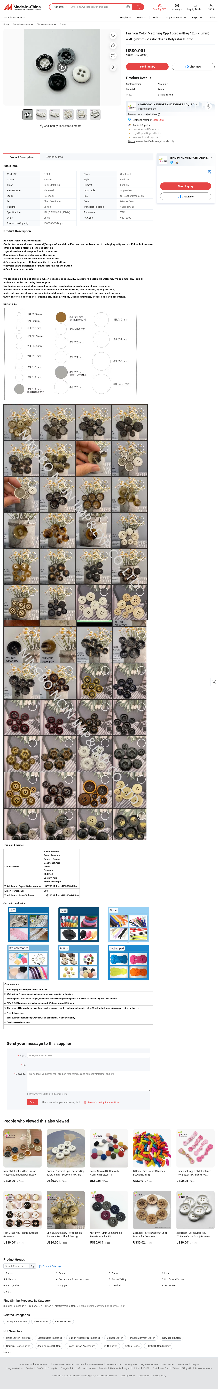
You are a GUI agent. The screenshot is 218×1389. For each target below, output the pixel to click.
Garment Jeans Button (18, 1346)
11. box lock (115, 1285)
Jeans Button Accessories (81, 1346)
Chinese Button (115, 1337)
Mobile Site (183, 1364)
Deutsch (103, 1368)
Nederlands (115, 1368)
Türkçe (175, 1368)
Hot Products (25, 1364)
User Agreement (128, 1375)
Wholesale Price (113, 1364)
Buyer (140, 17)
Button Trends (131, 1346)
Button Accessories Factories (84, 1337)
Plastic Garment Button (142, 1337)
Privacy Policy (159, 1375)
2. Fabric (60, 1273)
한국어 (137, 1368)
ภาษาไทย (164, 1368)
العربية (127, 1368)
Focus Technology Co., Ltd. (86, 1375)
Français (65, 1368)
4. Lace (165, 1273)
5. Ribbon (8, 1279)
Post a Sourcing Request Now (101, 1102)
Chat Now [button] (195, 66)
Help (155, 17)
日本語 (146, 1368)
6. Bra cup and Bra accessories (72, 1279)
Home (6, 24)
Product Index (167, 1364)
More (6, 1352)
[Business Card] (209, 171)
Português (52, 1368)
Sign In (131, 141)
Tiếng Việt (187, 1368)
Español (40, 1368)
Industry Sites (131, 1364)
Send (32, 1102)
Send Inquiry (147, 66)
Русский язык (78, 1368)
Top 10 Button (109, 1346)
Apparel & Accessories (23, 24)
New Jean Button (171, 1337)
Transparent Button (16, 1321)
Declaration (144, 1375)
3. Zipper (113, 1273)
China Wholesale (95, 1364)
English (29, 1368)
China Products (42, 1364)
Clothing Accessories (46, 24)
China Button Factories (18, 1337)
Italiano (92, 1368)
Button (63, 24)
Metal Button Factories (50, 1337)
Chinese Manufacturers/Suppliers (68, 1364)
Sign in (211, 9)
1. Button (8, 1273)
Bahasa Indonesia (203, 1368)
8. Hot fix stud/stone (173, 1279)
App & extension (174, 17)
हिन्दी (155, 1368)
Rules (212, 17)
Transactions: (144, 114)
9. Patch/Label (11, 1285)
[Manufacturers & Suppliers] (22, 7)
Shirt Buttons (41, 1321)
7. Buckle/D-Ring (118, 1279)
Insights (195, 1364)
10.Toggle (61, 1285)
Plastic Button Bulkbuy (159, 1346)
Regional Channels (149, 1364)
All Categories (15, 17)
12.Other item (169, 1285)
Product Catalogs (51, 1266)
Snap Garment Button (49, 1346)
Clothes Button (63, 1321)
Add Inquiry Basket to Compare (62, 126)
